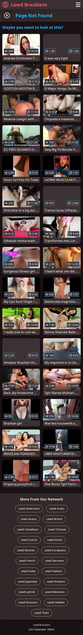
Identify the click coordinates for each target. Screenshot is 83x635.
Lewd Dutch (54, 540)
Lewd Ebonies (26, 550)
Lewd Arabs (56, 508)
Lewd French (27, 560)
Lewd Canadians (27, 529)
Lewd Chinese (57, 529)
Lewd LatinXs (27, 592)
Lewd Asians (29, 519)
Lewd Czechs (29, 540)
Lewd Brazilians (29, 4)
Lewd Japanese (27, 581)
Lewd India (28, 571)
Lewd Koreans (56, 581)
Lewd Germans (54, 560)
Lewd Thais (41, 613)
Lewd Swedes (56, 602)
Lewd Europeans (55, 550)
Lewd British (54, 519)
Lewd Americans (29, 508)
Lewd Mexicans (55, 592)
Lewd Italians (53, 571)
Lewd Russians (28, 602)
